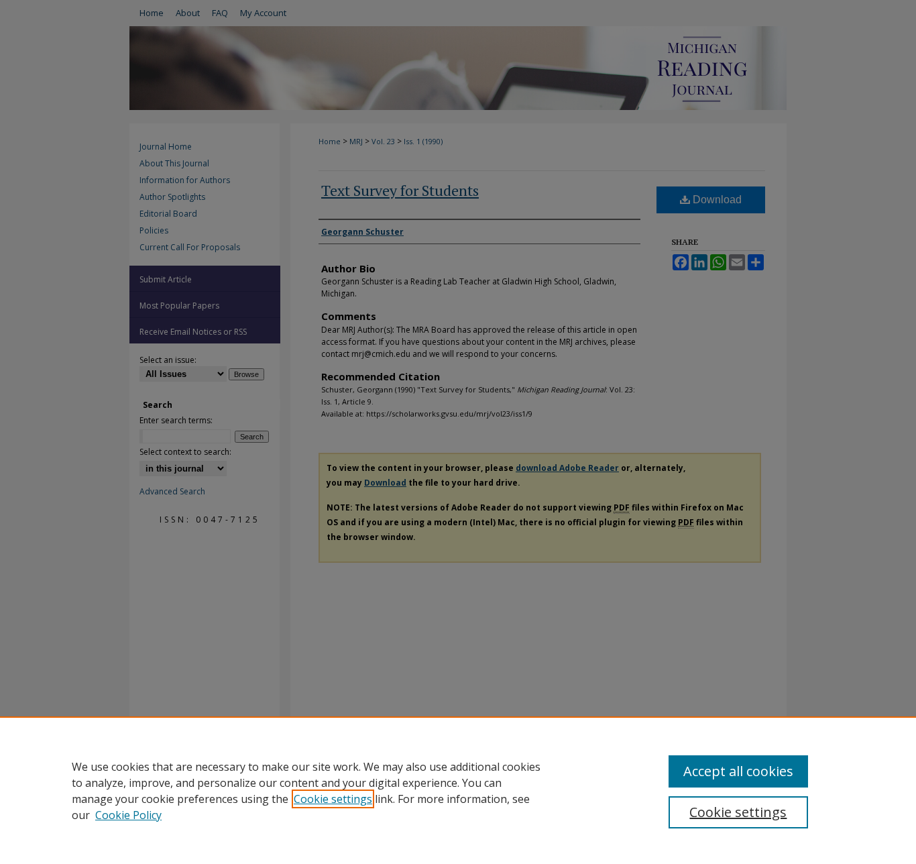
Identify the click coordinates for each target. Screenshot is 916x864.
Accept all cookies (738, 771)
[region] (458, 790)
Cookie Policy (128, 815)
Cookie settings (333, 799)
